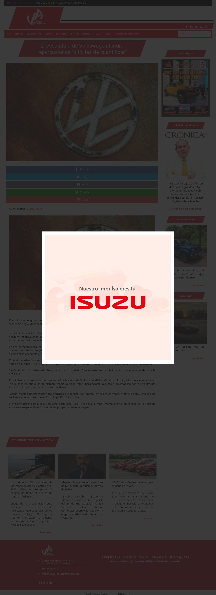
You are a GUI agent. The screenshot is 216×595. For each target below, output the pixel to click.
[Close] (171, 234)
